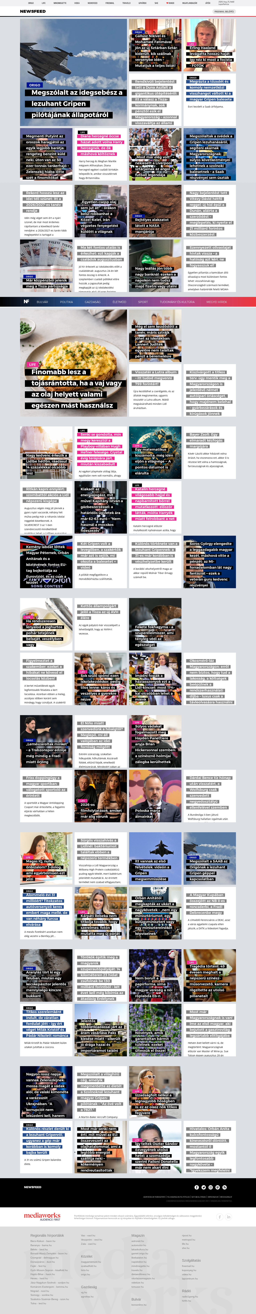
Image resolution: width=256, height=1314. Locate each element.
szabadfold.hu (88, 1266)
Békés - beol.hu (39, 1249)
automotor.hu (138, 1245)
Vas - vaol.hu (88, 1235)
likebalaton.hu (139, 1257)
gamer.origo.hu (139, 1253)
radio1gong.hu (190, 1296)
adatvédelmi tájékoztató (154, 1197)
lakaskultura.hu (139, 1249)
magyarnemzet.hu (91, 1261)
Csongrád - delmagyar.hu (44, 1257)
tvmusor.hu (137, 1286)
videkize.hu (137, 1282)
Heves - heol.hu (39, 1278)
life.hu (185, 1243)
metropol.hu (188, 1239)
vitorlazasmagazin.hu (143, 1278)
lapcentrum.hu (190, 1278)
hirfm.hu (186, 1300)
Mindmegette (60, 3)
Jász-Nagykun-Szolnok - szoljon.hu (49, 1282)
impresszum (213, 1197)
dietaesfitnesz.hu (140, 1274)
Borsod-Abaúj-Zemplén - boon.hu (48, 1253)
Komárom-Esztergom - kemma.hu (49, 1286)
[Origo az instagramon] (210, 1187)
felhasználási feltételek (178, 1197)
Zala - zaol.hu (88, 1243)
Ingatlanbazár (189, 3)
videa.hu (186, 1274)
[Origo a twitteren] (203, 1187)
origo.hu (85, 1274)
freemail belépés (224, 11)
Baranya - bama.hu (41, 1245)
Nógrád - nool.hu (39, 1291)
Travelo (126, 3)
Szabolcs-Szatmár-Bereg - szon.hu (49, 1299)
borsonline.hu (138, 1304)
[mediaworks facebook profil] (219, 1216)
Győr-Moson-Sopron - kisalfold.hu (49, 1270)
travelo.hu (136, 1270)
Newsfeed (92, 3)
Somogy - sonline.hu (41, 1295)
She (156, 3)
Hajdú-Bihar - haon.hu (42, 1274)
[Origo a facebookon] (197, 1187)
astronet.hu (137, 1241)
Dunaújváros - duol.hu (42, 1261)
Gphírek (142, 3)
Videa (77, 3)
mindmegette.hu (140, 1266)
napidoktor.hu (138, 1261)
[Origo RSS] (224, 1187)
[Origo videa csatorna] (217, 1187)
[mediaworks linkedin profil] (228, 1216)
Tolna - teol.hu (38, 1303)
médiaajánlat (226, 1197)
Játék (207, 3)
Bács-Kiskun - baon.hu (42, 1241)
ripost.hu (187, 1235)
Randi (171, 3)
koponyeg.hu (189, 1270)
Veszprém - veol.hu (91, 1239)
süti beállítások (199, 1197)
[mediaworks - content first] (42, 1217)
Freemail (110, 3)
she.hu (185, 1248)
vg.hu (84, 1292)
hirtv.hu (85, 1270)
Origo (31, 3)
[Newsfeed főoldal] (32, 1187)
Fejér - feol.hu (38, 1266)
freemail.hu (188, 1266)
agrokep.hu (87, 1296)
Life (43, 3)
